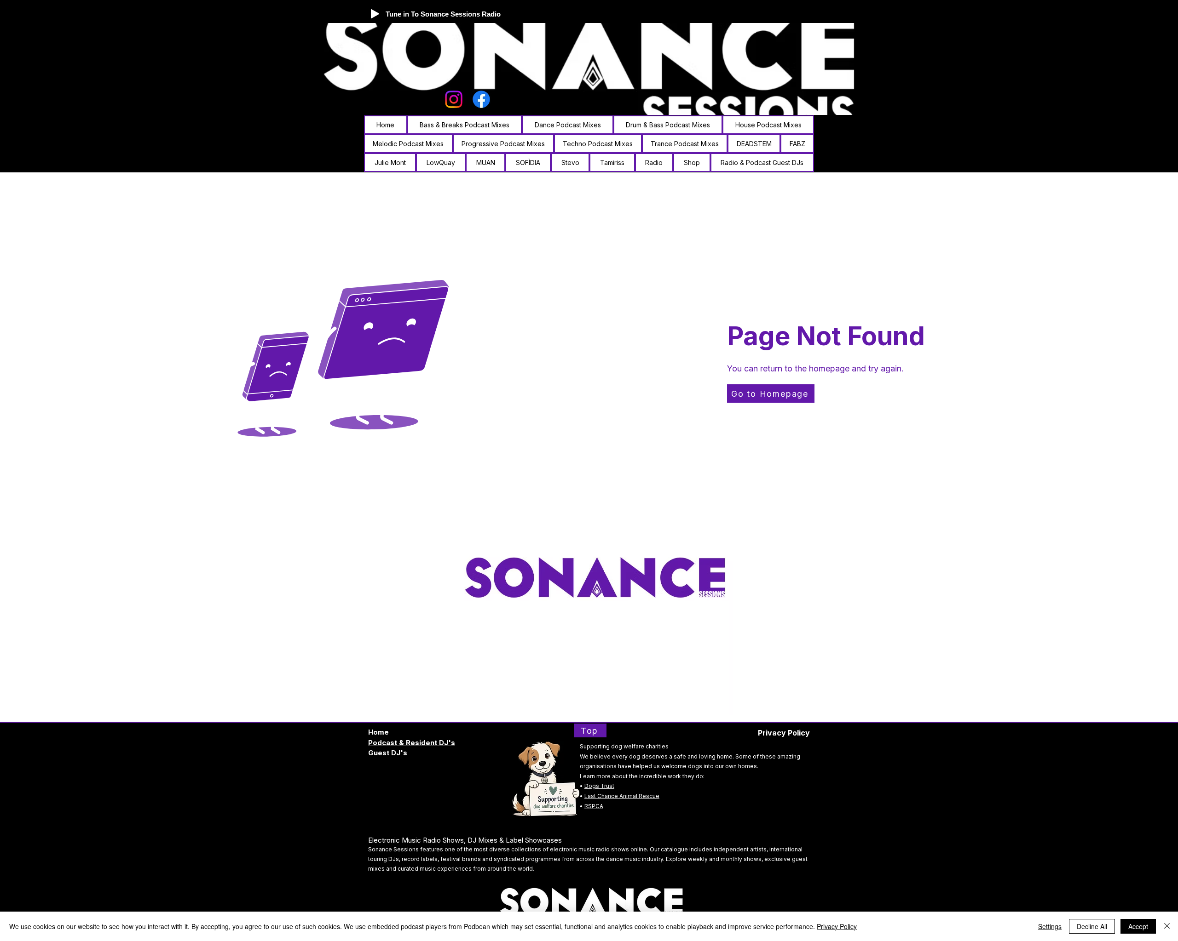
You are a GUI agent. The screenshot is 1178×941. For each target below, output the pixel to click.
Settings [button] (1050, 926)
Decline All (1092, 926)
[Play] (375, 13)
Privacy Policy (837, 926)
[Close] (1166, 926)
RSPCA (593, 806)
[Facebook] (481, 99)
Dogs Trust (599, 785)
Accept (1138, 926)
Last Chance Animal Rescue (621, 796)
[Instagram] (453, 99)
